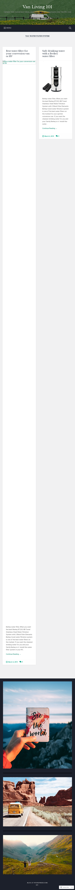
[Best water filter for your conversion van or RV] (19, 341)
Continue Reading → (13, 654)
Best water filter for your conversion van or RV (17, 54)
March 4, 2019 (13, 662)
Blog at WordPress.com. (37, 882)
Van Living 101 (37, 6)
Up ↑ (37, 885)
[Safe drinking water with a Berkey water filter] (55, 77)
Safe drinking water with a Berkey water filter (53, 54)
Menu (8, 28)
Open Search (69, 28)
